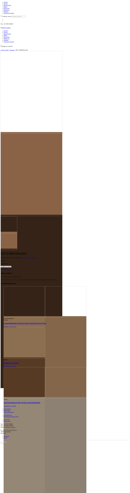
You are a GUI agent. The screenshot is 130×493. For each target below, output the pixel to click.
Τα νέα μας (7, 419)
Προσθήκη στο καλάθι (6, 266)
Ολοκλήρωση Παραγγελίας (11, 416)
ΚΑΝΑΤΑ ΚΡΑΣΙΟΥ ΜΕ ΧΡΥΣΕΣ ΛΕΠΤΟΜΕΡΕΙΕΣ (22, 403)
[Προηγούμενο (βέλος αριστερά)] (1, 443)
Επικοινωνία (7, 421)
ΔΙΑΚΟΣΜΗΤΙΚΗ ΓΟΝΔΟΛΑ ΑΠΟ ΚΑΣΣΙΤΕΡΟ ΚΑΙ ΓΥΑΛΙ (25, 323)
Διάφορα (12, 50)
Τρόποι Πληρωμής (9, 412)
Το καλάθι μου (8, 415)
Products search (6, 16)
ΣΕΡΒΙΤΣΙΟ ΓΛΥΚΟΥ (11, 363)
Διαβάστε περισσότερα (10, 326)
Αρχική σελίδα (5, 50)
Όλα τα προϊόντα (31, 257)
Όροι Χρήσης (7, 409)
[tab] (66, 269)
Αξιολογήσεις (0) (8, 269)
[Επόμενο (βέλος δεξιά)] (2, 443)
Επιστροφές (7, 410)
